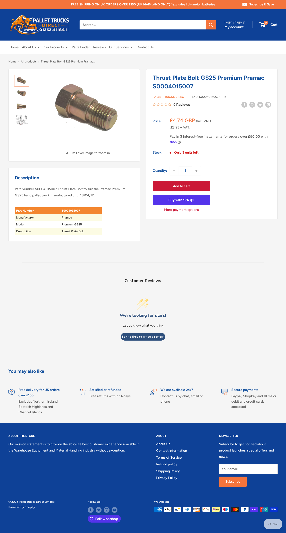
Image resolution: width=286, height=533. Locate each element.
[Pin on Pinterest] (252, 104)
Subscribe (232, 481)
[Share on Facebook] (244, 104)
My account (234, 27)
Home (12, 61)
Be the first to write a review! (143, 337)
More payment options (181, 210)
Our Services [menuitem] (119, 47)
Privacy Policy (166, 478)
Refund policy (166, 464)
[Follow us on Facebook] (91, 510)
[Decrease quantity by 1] (174, 170)
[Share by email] (268, 104)
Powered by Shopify (21, 507)
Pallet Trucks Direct (169, 97)
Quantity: (160, 171)
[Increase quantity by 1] (196, 170)
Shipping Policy (168, 471)
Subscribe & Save (261, 4)
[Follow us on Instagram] (107, 510)
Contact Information (171, 451)
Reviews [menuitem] (99, 47)
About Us (163, 444)
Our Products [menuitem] (54, 47)
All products (29, 61)
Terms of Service (169, 457)
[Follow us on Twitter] (99, 510)
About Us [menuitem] (29, 47)
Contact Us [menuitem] (145, 47)
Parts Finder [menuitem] (81, 47)
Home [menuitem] (14, 47)
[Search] (211, 24)
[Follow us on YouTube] (114, 510)
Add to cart (181, 186)
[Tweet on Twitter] (260, 104)
